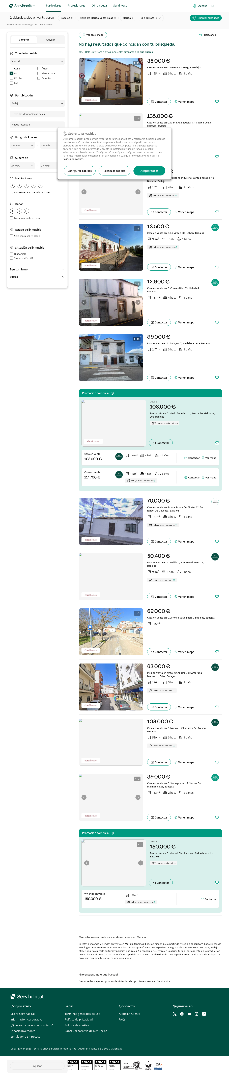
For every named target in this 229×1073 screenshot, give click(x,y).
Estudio (46, 78)
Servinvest (120, 5)
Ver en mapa (186, 102)
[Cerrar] (166, 113)
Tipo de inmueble (26, 53)
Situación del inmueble (29, 247)
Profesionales (76, 5)
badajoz (67, 17)
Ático (45, 68)
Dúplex (18, 78)
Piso (16, 73)
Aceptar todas (149, 171)
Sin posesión (21, 258)
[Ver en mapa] (203, 457)
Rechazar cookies (114, 171)
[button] (37, 269)
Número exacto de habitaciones (32, 192)
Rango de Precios (26, 137)
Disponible (20, 254)
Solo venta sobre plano (27, 236)
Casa (17, 68)
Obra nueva (99, 5)
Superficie (21, 158)
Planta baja (48, 73)
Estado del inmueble (28, 230)
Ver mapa (210, 457)
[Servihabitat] (16, 5)
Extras (14, 277)
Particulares (53, 5)
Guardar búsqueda (208, 17)
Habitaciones (23, 178)
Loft (16, 83)
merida (128, 17)
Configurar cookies (80, 171)
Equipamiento (19, 269)
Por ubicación (24, 95)
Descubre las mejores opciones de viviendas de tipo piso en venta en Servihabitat (125, 981)
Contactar (160, 102)
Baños (19, 204)
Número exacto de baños (28, 218)
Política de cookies (73, 159)
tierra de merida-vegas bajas (98, 17)
